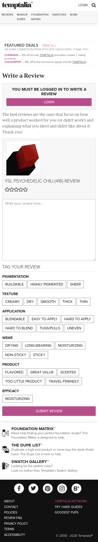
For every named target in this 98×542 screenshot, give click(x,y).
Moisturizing (70, 345)
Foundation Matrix (40, 17)
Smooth (48, 301)
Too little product (23, 381)
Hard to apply (77, 319)
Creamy (12, 301)
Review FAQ (13, 518)
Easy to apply (44, 319)
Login (83, 5)
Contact (11, 507)
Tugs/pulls (50, 328)
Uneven (74, 328)
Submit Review (49, 411)
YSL (9, 181)
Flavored (14, 372)
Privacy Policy (16, 524)
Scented (68, 372)
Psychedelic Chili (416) (38, 181)
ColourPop (13, 61)
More (73, 14)
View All (49, 45)
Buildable (14, 284)
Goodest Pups (66, 512)
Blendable (15, 319)
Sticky (39, 355)
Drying (11, 345)
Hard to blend (19, 328)
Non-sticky (15, 355)
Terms (9, 529)
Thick (67, 301)
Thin (84, 301)
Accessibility (14, 535)
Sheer (75, 284)
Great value (42, 372)
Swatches (59, 14)
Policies (10, 512)
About (9, 501)
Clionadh (11, 55)
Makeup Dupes (22, 17)
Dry (30, 301)
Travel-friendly (64, 381)
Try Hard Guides (68, 507)
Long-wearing (38, 345)
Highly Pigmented (47, 284)
